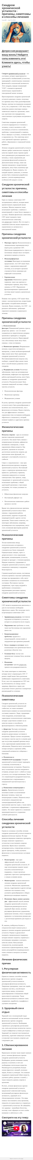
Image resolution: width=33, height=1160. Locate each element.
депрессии (22, 665)
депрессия (7, 222)
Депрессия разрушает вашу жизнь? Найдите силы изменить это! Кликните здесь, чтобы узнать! (16, 58)
